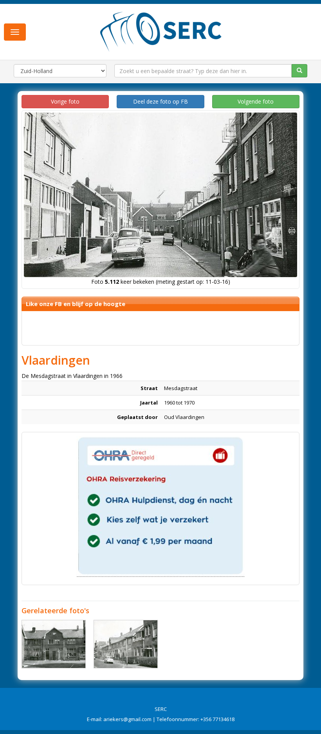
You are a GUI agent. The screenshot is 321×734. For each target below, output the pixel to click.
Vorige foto (65, 101)
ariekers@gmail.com (127, 719)
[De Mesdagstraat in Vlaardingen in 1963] (54, 644)
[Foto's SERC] (161, 31)
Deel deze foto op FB (160, 101)
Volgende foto (256, 101)
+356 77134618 (217, 719)
